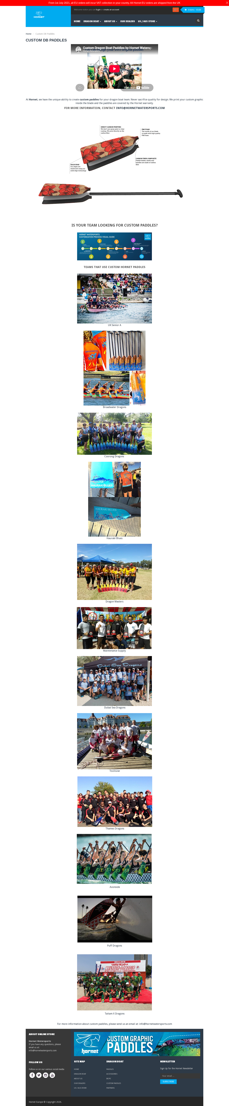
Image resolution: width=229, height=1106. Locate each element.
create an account (111, 9)
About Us (78, 1079)
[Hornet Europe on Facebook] (32, 1075)
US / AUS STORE (80, 1088)
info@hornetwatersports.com (140, 108)
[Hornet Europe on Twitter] (39, 1075)
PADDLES (110, 1069)
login (98, 9)
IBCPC (108, 1079)
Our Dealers (79, 1083)
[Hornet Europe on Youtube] (52, 1075)
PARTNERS (110, 1088)
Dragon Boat (80, 1074)
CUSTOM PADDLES (113, 1083)
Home (76, 1069)
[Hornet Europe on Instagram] (45, 1075)
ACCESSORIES (111, 1074)
